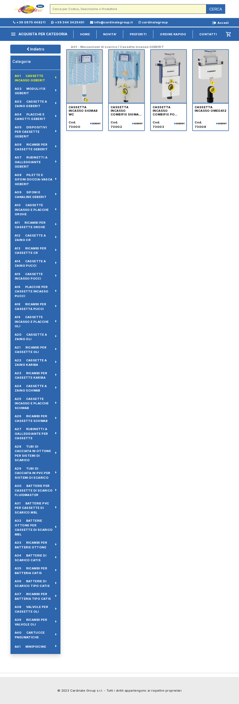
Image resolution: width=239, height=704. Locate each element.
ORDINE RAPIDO (173, 34)
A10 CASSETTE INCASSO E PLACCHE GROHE (32, 209)
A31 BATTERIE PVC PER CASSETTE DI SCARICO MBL (32, 507)
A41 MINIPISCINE (30, 646)
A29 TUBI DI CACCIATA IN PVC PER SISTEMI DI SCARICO (32, 473)
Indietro (36, 49)
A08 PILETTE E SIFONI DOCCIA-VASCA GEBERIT (34, 179)
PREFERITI (138, 34)
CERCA (215, 9)
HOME (85, 34)
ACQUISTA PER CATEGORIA (39, 34)
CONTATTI (208, 34)
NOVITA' (110, 34)
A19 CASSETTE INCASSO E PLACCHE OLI (32, 321)
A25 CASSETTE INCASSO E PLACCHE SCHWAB (32, 403)
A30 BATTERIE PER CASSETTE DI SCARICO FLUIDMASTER (34, 490)
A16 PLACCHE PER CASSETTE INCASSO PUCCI (31, 291)
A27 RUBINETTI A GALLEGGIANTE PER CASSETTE (31, 433)
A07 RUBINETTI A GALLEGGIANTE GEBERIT (31, 161)
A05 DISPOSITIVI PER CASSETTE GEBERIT (31, 131)
